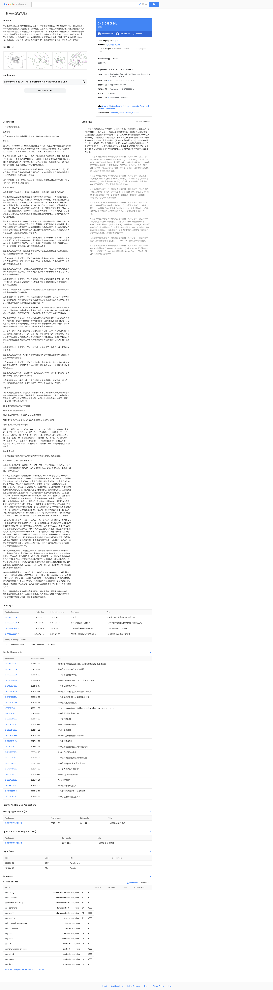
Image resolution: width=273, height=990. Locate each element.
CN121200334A (11, 791)
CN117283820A (11, 675)
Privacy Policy (158, 986)
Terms (146, 986)
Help (169, 986)
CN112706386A (11, 617)
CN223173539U (11, 780)
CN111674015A (11, 703)
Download (133, 883)
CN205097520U (11, 747)
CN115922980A (11, 634)
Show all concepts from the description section (24, 969)
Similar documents (131, 106)
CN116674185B (11, 763)
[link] (9, 892)
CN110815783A (11, 735)
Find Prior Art (124, 34)
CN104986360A (11, 669)
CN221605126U (11, 797)
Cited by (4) (106, 106)
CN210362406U (11, 774)
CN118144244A (11, 680)
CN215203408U (11, 686)
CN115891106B (11, 664)
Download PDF (107, 34)
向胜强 (117, 45)
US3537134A (10, 708)
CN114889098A (11, 628)
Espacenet (114, 113)
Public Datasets (133, 986)
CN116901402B (11, 724)
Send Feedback (117, 986)
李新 (112, 45)
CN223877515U (11, 785)
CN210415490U (11, 769)
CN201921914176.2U (13, 823)
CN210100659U (11, 697)
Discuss (135, 113)
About (104, 986)
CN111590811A (11, 691)
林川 (107, 45)
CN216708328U (11, 752)
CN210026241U (11, 758)
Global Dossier (125, 113)
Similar (139, 34)
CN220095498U (11, 719)
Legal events (117, 106)
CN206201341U (11, 741)
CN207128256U (11, 713)
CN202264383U (11, 730)
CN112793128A (11, 623)
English (115, 41)
